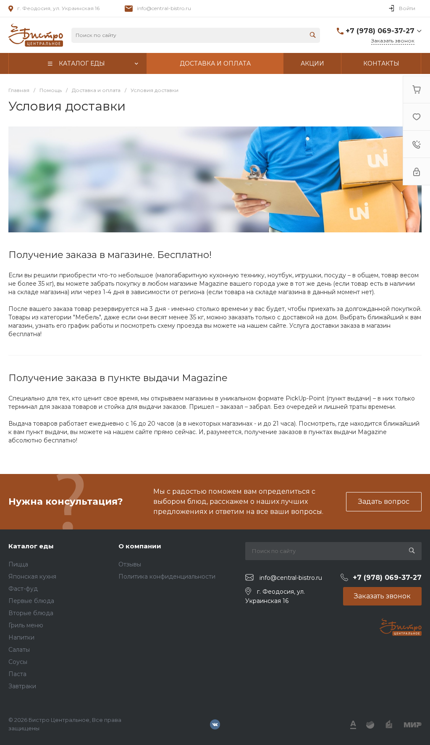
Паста (17, 674)
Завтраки (22, 686)
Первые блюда (31, 601)
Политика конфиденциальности (166, 576)
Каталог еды (31, 546)
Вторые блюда (30, 613)
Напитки (21, 637)
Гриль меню (25, 625)
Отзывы (129, 564)
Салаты (19, 649)
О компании (139, 546)
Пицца (18, 564)
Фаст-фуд (23, 588)
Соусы (17, 662)
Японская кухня (32, 576)
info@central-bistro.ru (164, 8)
